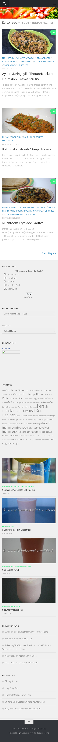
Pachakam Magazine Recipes (34, 431)
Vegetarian (7, 140)
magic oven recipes (39, 419)
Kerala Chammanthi (9, 407)
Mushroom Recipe (14, 424)
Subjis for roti (16, 439)
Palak (50, 432)
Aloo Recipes (12, 390)
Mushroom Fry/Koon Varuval (23, 223)
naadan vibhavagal (11, 61)
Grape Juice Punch (10, 569)
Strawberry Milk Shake (12, 609)
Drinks (5, 486)
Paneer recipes (16, 435)
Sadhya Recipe (29, 436)
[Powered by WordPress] (20, 733)
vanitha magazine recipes (15, 65)
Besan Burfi (11, 278)
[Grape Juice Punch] (29, 550)
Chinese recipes (7, 394)
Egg (35, 398)
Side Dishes (16, 137)
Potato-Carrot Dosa (28, 655)
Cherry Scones (11, 681)
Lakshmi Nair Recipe (10, 419)
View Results (29, 297)
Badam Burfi (11, 288)
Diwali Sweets (28, 398)
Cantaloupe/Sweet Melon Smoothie (18, 489)
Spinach (50, 436)
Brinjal (5, 137)
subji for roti (6, 440)
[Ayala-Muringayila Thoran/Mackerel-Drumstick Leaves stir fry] (29, 41)
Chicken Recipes (44, 390)
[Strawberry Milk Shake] (29, 590)
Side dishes (27, 61)
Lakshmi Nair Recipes (26, 420)
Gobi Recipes (17, 402)
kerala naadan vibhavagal (25, 408)
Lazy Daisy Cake (12, 688)
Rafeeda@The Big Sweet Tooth (18, 645)
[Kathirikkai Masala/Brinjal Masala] (29, 120)
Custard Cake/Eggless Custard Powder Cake (25, 701)
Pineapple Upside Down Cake (18, 694)
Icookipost (6, 349)
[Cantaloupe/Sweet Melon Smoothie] (29, 470)
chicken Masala (31, 390)
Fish (4, 58)
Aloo (4, 390)
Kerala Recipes (43, 58)
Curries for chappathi (26, 394)
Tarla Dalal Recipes (29, 440)
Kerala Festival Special (27, 407)
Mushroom (16, 210)
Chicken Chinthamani (28, 662)
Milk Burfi (10, 281)
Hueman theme (43, 733)
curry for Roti (15, 398)
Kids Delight (50, 415)
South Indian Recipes (44, 61)
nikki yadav (10, 655)
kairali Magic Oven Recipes (30, 402)
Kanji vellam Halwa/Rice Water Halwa (31, 631)
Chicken (21, 390)
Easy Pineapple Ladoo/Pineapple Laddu (23, 708)
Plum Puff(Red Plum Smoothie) (16, 529)
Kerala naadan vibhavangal (21, 58)
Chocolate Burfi (13, 285)
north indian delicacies (32, 427)
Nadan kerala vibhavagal (31, 423)
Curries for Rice (10, 207)
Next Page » (49, 253)
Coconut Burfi (12, 274)
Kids (11, 486)
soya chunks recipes (41, 436)
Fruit (10, 402)
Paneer (5, 435)
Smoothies (29, 486)
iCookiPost (29, 15)
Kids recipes (19, 486)
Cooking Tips (26, 638)
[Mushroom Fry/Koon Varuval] (29, 190)
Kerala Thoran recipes (35, 415)
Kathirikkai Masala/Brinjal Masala (26, 149)
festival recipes (42, 399)
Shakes (17, 606)
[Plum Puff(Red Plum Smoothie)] (29, 510)
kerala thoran (21, 416)
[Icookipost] (11, 352)
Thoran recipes (41, 439)
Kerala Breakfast (46, 402)
